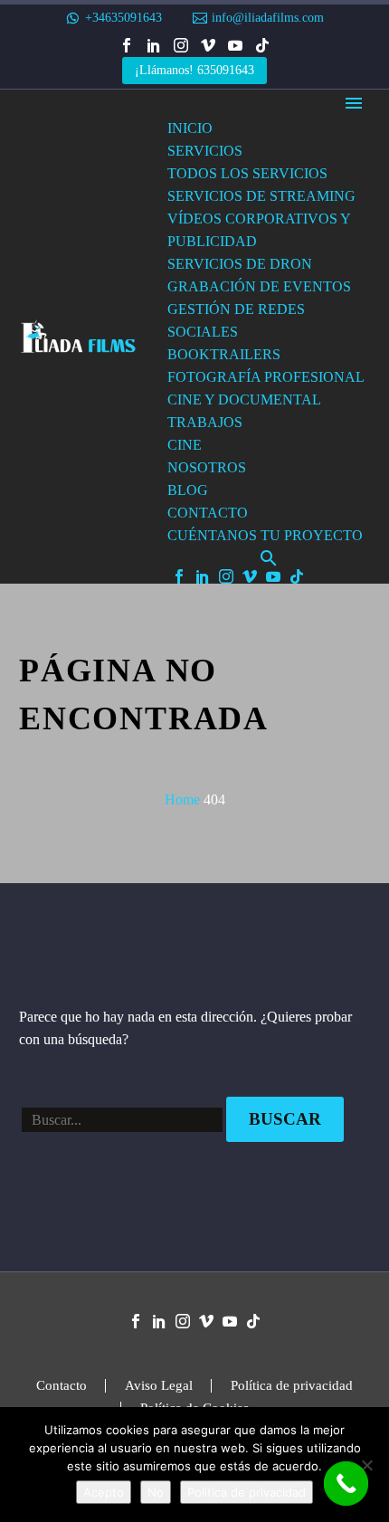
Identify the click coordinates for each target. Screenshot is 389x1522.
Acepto (103, 1492)
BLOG (187, 490)
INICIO (190, 128)
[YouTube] (235, 45)
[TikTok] (262, 45)
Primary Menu (353, 103)
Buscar (285, 1118)
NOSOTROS (206, 467)
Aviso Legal (159, 1386)
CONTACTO (207, 512)
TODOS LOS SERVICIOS (247, 173)
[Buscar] (268, 558)
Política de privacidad (292, 1386)
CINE (184, 444)
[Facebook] (126, 45)
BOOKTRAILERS (223, 354)
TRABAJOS (204, 422)
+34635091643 (123, 17)
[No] (366, 1465)
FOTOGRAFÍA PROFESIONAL (266, 377)
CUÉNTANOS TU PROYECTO (265, 535)
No (155, 1492)
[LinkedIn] (153, 45)
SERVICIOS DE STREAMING (261, 196)
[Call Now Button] (346, 1484)
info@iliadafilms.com (268, 17)
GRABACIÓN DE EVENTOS (259, 286)
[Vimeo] (208, 45)
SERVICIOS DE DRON (239, 263)
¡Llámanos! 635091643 (194, 70)
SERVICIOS (204, 150)
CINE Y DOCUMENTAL (244, 399)
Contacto (61, 1386)
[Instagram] (180, 45)
